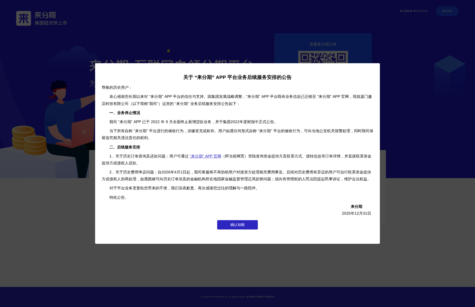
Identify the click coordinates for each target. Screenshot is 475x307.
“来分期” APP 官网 (205, 156)
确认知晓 (237, 225)
